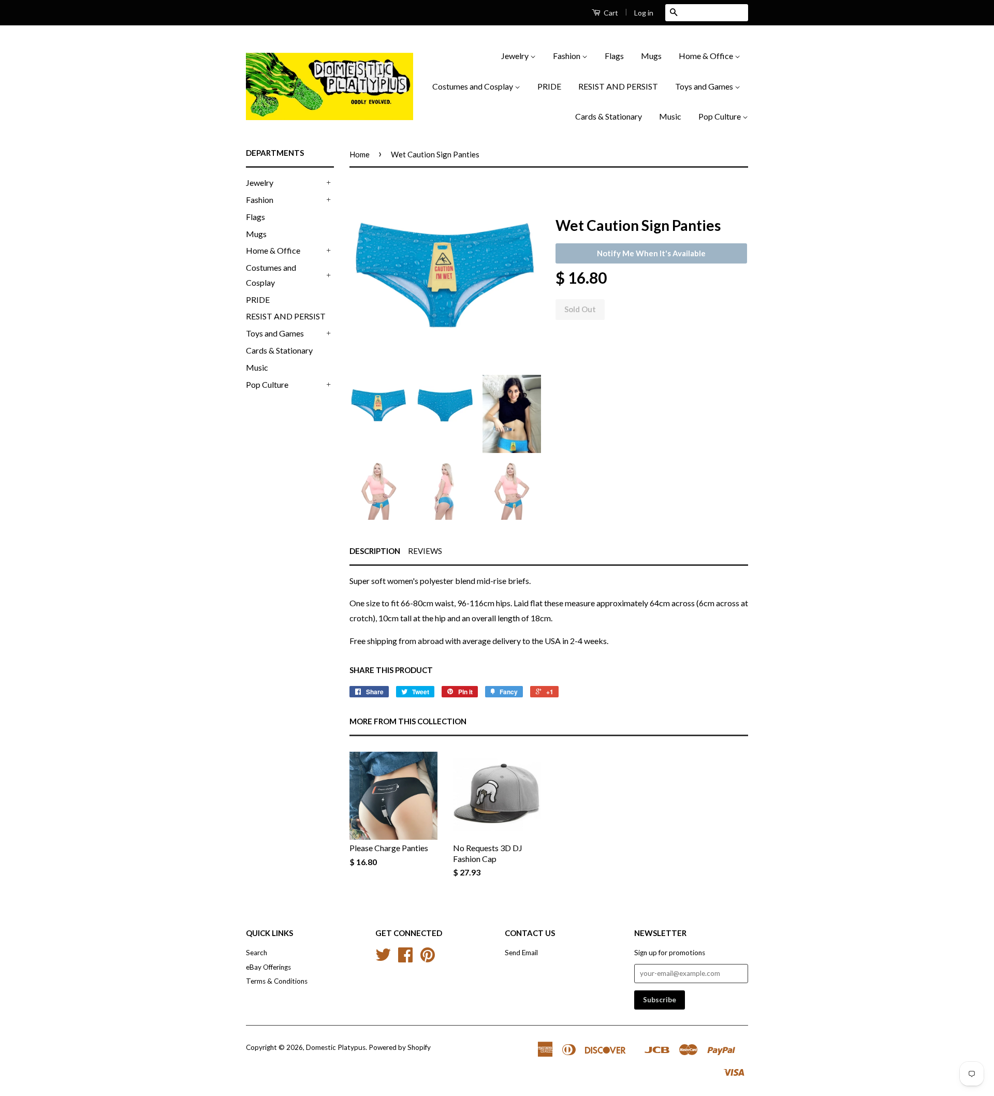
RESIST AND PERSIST (618, 86)
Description (374, 551)
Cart (610, 12)
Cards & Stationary (608, 116)
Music (670, 116)
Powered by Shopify (400, 1047)
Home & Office (707, 56)
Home (359, 154)
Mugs (651, 56)
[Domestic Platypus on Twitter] (383, 958)
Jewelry (515, 56)
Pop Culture (720, 116)
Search (256, 952)
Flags (614, 56)
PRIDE (549, 86)
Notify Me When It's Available (651, 253)
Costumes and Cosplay (473, 86)
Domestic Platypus (336, 1047)
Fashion (567, 56)
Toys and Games (705, 86)
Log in (643, 12)
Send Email (521, 952)
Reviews (425, 551)
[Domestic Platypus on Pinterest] (427, 958)
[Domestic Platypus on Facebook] (405, 958)
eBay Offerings (268, 967)
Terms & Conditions (277, 981)
